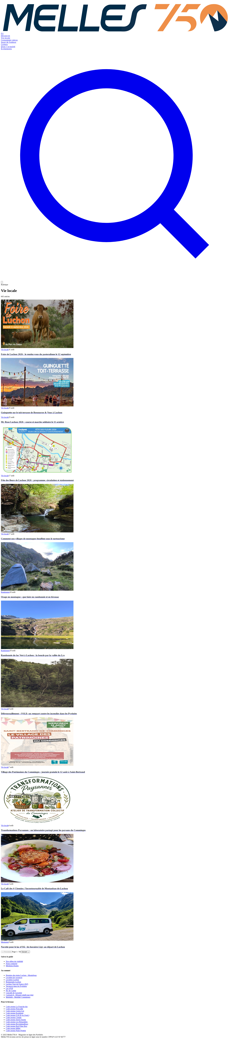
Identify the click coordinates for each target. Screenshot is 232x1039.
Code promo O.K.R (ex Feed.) (17, 1015)
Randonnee (5, 592)
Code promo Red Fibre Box (16, 1026)
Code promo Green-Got (15, 1011)
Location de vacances (14, 977)
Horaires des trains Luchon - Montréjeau (21, 975)
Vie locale (5, 38)
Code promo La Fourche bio (17, 1007)
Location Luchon (12, 980)
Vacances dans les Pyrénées (16, 986)
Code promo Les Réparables (17, 1022)
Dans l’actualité (8, 47)
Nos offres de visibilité (14, 961)
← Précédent (6, 952)
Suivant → (25, 952)
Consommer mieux (9, 40)
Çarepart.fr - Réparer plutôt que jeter (19, 995)
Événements (6, 49)
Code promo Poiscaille (14, 1009)
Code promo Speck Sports (16, 1020)
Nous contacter (11, 964)
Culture (4, 44)
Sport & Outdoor (8, 42)
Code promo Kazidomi (14, 1013)
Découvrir (5, 36)
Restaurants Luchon (13, 982)
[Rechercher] (116, 280)
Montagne (5, 942)
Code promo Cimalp (13, 1017)
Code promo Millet (13, 1028)
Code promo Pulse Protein (16, 1031)
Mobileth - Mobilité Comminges (18, 997)
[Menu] (2, 282)
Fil (2, 33)
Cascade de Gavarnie (14, 993)
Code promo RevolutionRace (17, 1024)
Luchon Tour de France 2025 (17, 984)
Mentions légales (12, 966)
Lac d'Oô (9, 988)
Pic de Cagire (11, 991)
